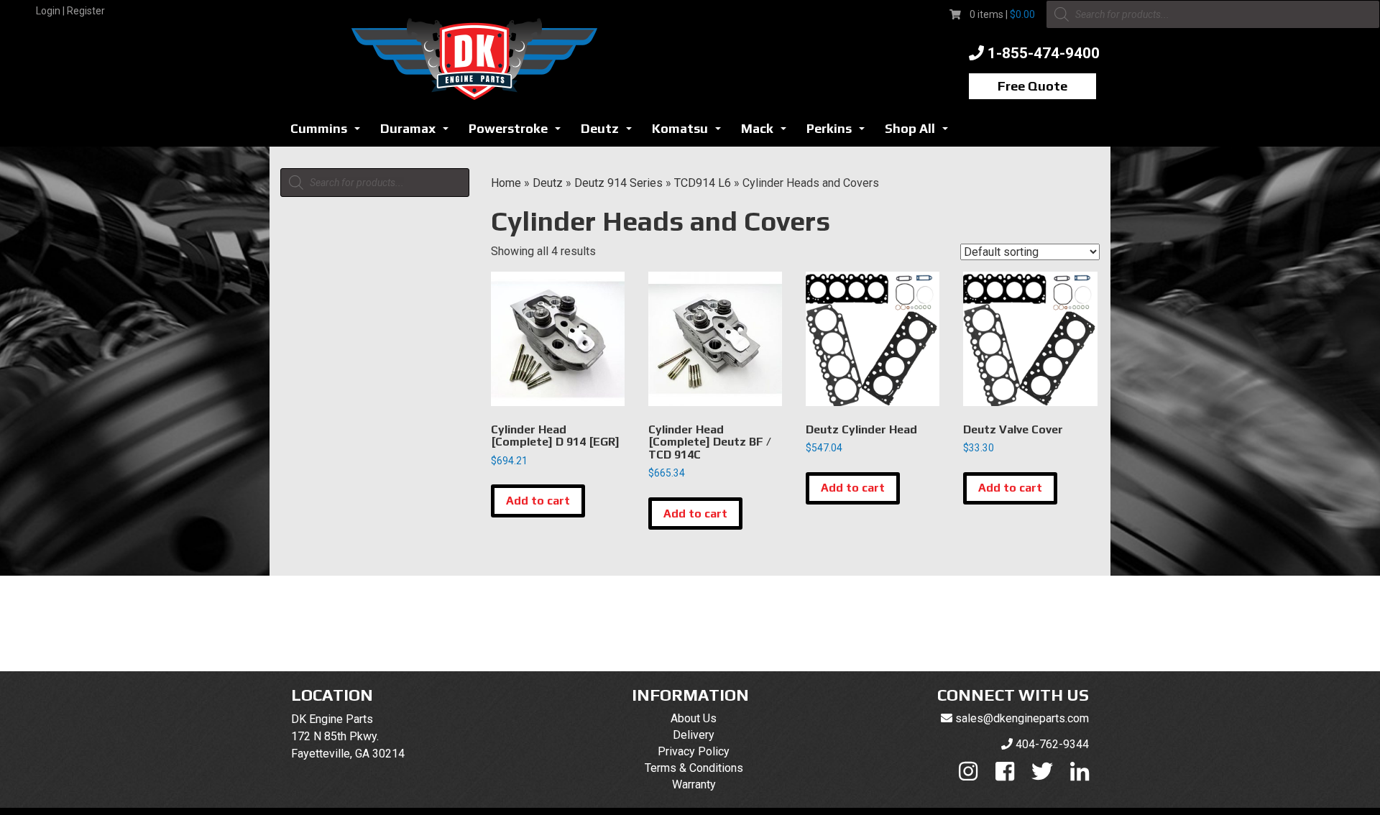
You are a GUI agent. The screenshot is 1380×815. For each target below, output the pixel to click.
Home (506, 183)
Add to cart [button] (538, 500)
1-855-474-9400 (1044, 53)
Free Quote (1032, 85)
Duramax (418, 132)
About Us (694, 718)
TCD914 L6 (702, 183)
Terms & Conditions (694, 768)
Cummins (329, 132)
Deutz (610, 132)
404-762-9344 (1052, 744)
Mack (767, 132)
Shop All (920, 132)
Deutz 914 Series (618, 183)
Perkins (839, 132)
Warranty (694, 784)
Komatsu (690, 132)
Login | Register (70, 11)
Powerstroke (519, 132)
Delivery (693, 735)
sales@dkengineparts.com (1022, 718)
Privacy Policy (694, 751)
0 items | (1002, 14)
